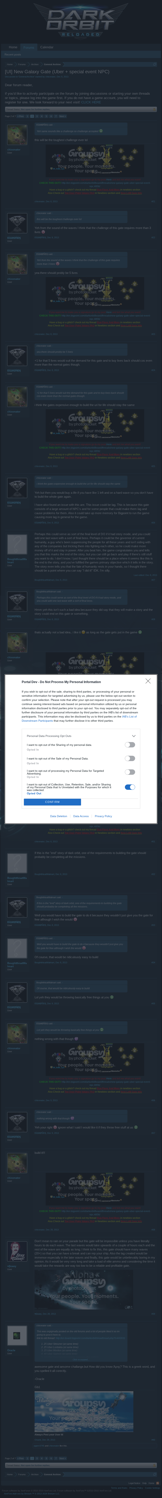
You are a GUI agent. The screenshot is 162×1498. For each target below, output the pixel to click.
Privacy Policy (103, 816)
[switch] (130, 744)
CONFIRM (52, 801)
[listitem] (81, 736)
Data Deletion (58, 816)
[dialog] (81, 749)
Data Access (81, 816)
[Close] (149, 682)
